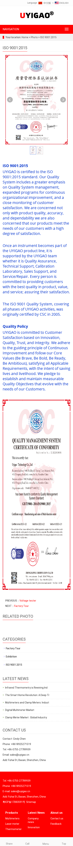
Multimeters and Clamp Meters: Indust (27, 702)
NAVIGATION (11, 29)
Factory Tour (21, 606)
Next (63, 100)
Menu (46, 843)
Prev (10, 100)
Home (25, 37)
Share (9, 843)
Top (64, 843)
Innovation (34, 827)
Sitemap (31, 802)
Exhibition (11, 656)
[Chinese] (45, 3)
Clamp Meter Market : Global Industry (26, 717)
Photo (34, 37)
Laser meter (12, 823)
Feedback (55, 823)
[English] (62, 3)
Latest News (36, 812)
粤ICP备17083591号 (14, 802)
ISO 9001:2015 (48, 37)
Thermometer (13, 829)
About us (56, 812)
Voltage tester (27, 600)
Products (11, 812)
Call (27, 843)
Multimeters (12, 818)
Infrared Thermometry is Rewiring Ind (26, 687)
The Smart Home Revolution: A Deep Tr (27, 695)
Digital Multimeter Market (19, 710)
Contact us (56, 818)
